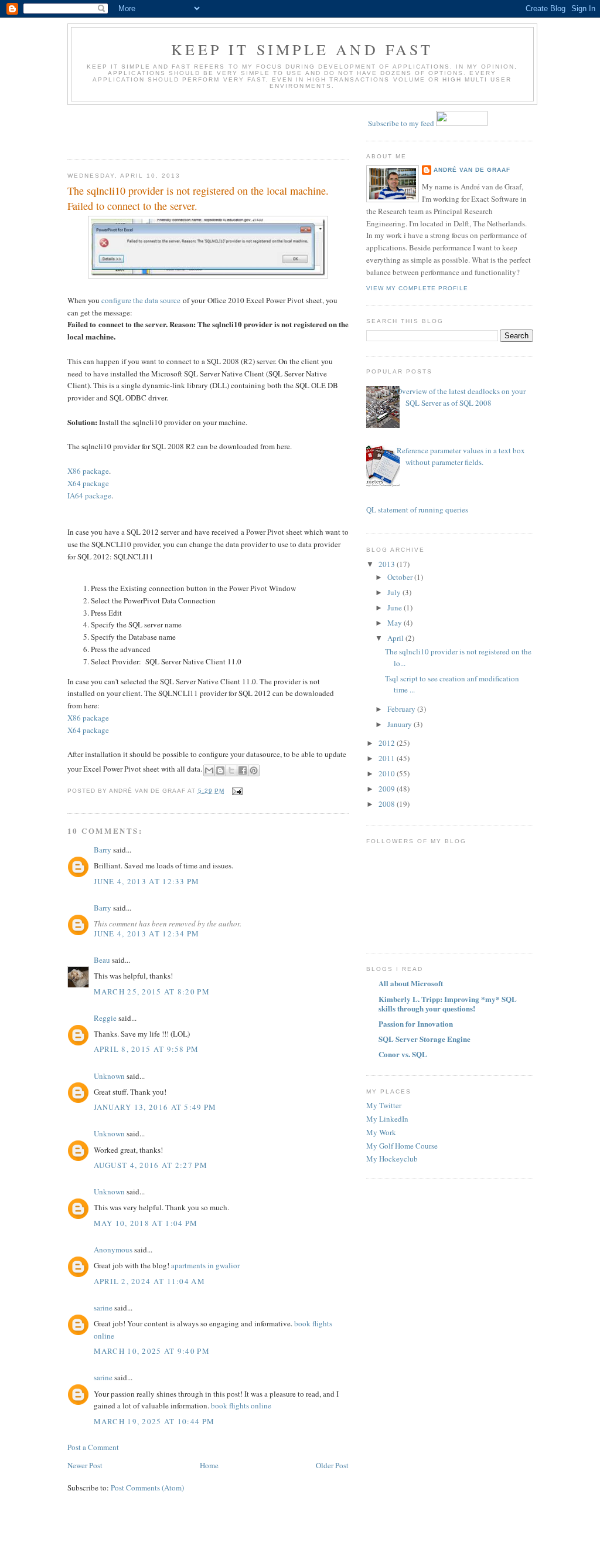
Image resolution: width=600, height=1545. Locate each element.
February (402, 709)
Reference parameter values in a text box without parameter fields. (461, 456)
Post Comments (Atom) (147, 1487)
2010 (388, 773)
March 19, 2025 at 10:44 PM (154, 1421)
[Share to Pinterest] (254, 770)
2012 (388, 743)
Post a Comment (93, 1447)
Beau (102, 960)
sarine (103, 1307)
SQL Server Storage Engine (425, 1038)
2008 (388, 804)
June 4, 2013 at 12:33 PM (147, 881)
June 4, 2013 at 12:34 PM (147, 933)
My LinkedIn (387, 1118)
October (400, 577)
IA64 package (89, 495)
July (395, 592)
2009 (388, 788)
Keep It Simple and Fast (302, 49)
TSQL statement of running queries (412, 509)
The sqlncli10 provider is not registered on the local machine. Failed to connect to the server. (198, 198)
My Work (381, 1132)
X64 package (88, 483)
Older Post (332, 1465)
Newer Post (85, 1465)
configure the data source (140, 300)
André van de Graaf (472, 170)
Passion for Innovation (416, 1023)
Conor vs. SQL (403, 1054)
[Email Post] (236, 790)
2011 (388, 758)
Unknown (109, 1076)
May (395, 622)
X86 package (88, 471)
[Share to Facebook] (242, 770)
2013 (388, 564)
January (400, 724)
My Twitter (383, 1105)
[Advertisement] (135, 128)
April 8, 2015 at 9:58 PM (146, 1049)
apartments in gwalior (204, 1265)
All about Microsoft (411, 983)
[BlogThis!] (220, 770)
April (396, 638)
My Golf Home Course (402, 1145)
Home (209, 1465)
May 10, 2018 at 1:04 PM (146, 1223)
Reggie (105, 1018)
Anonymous (113, 1249)
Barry (102, 849)
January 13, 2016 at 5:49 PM (155, 1107)
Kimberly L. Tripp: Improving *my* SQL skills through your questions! (448, 1003)
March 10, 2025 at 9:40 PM (152, 1351)
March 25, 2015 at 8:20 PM (152, 991)
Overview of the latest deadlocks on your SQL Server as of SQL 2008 (461, 397)
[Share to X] (231, 770)
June (395, 607)
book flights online (241, 1405)
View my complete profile (417, 288)
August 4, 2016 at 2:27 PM (151, 1165)
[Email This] (209, 770)
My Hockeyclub (392, 1158)
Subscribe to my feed (401, 123)
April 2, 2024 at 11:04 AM (150, 1281)
